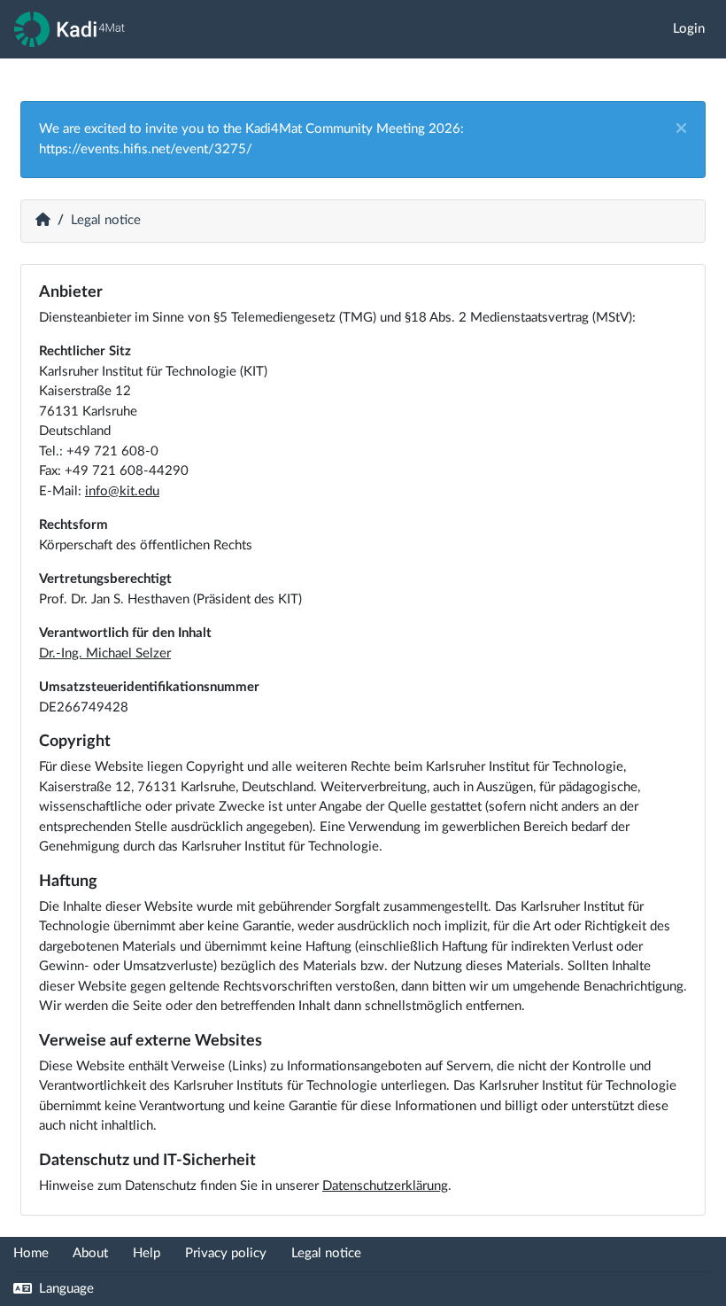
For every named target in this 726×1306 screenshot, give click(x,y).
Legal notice (326, 1253)
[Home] (69, 29)
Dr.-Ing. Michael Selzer (105, 653)
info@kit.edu (122, 491)
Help (146, 1253)
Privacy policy (227, 1253)
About (90, 1253)
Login (689, 28)
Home (31, 1253)
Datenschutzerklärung (385, 1186)
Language (64, 1288)
